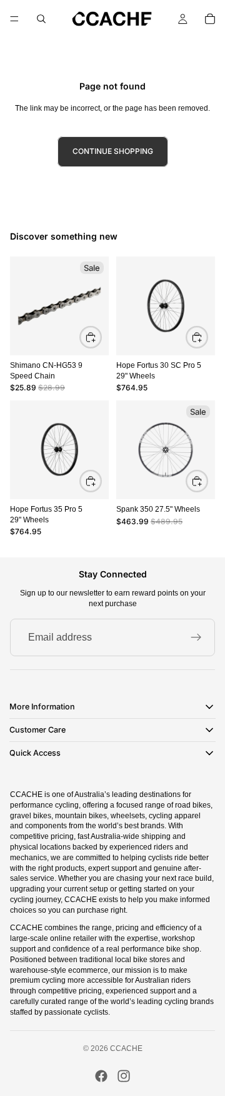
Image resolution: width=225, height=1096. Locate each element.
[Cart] (210, 19)
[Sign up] (196, 637)
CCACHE (126, 1048)
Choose (207, 336)
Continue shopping (112, 151)
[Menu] (14, 18)
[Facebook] (101, 1075)
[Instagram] (123, 1075)
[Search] (41, 19)
